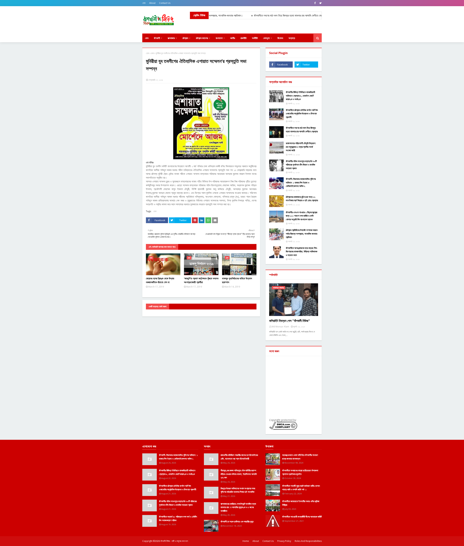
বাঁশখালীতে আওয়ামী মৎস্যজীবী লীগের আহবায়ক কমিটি (302, 516)
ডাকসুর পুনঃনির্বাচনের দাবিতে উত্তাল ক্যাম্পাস (237, 280)
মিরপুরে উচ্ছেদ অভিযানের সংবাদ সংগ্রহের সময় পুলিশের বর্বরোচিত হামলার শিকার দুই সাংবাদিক (238, 490)
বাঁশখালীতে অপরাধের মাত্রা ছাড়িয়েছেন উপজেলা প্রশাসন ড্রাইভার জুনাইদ (300, 472)
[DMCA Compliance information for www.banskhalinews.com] (283, 429)
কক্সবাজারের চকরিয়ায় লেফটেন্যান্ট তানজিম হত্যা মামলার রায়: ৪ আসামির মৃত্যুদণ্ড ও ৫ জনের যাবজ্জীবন (238, 507)
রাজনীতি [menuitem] (243, 38)
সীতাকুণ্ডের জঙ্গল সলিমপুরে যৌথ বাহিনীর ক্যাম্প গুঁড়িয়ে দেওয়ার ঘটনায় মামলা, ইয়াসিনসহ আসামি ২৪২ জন (239, 474)
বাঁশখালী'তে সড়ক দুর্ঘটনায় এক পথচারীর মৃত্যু (237, 521)
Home (246, 541)
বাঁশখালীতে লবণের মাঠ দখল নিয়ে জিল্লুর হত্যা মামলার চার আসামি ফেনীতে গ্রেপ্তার (302, 129)
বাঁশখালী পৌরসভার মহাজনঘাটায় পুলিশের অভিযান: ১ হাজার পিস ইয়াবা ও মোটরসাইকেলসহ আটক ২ (301, 182)
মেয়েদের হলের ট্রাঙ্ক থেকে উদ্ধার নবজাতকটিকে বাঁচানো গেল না (160, 280)
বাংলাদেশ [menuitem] (219, 38)
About (152, 3)
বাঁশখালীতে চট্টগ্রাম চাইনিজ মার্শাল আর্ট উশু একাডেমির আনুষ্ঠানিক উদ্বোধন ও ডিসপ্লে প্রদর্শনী (302, 113)
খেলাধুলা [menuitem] (266, 38)
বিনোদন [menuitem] (280, 38)
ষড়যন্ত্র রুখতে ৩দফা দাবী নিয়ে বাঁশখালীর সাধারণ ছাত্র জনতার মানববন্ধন (300, 456)
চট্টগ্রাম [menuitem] (185, 38)
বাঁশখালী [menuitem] (157, 38)
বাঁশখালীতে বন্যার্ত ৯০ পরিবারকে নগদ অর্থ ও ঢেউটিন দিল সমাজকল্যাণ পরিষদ (178, 518)
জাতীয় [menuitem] (232, 38)
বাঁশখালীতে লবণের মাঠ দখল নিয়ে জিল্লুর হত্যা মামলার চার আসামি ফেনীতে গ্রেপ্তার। (273, 15)
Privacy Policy (284, 541)
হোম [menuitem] (146, 38)
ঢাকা (152, 53)
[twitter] (320, 3)
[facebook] (315, 3)
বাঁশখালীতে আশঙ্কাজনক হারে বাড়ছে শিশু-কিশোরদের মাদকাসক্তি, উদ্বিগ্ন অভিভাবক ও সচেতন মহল (302, 251)
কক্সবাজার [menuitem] (171, 38)
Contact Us (164, 3)
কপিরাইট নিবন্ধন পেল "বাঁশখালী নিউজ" (289, 320)
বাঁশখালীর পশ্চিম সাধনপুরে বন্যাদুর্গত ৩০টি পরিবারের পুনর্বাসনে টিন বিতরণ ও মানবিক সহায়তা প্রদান (301, 165)
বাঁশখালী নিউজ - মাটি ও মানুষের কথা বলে (174, 541)
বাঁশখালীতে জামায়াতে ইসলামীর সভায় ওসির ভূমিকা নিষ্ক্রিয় (300, 503)
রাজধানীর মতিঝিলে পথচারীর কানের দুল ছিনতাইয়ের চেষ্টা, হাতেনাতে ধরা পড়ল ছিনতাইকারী (239, 456)
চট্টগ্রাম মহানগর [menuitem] (202, 38)
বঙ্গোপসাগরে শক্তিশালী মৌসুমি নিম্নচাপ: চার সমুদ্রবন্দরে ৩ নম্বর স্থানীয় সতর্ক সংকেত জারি (301, 147)
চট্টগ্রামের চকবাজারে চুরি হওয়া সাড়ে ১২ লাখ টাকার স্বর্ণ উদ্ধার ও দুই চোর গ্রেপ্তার (302, 198)
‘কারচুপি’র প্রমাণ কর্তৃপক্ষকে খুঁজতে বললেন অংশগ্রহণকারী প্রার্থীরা (201, 280)
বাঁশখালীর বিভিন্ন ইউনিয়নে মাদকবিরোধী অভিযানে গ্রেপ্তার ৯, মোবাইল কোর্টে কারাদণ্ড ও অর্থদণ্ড (300, 95)
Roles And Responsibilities (308, 541)
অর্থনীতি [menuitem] (255, 38)
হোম (144, 3)
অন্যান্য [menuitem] (292, 38)
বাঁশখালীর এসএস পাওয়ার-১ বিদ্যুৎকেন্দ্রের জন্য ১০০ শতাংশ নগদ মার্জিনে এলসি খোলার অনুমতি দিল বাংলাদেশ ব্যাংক (301, 216)
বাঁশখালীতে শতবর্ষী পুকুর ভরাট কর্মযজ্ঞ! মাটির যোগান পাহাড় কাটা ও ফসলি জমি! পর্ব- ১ (301, 487)
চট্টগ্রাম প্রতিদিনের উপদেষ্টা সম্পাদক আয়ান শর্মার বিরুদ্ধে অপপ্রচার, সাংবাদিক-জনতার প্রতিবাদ (302, 233)
